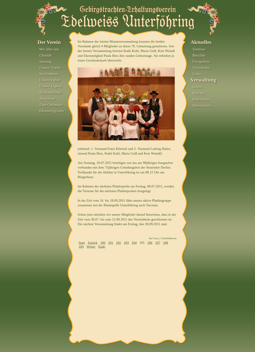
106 (149, 243)
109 (81, 246)
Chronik (45, 55)
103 (126, 243)
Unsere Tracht (50, 68)
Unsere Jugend (50, 86)
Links (196, 74)
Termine (198, 49)
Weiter (90, 246)
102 (118, 243)
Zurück (92, 243)
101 (110, 243)
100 (102, 243)
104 (134, 243)
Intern (197, 87)
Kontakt (198, 93)
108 (165, 243)
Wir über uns (49, 49)
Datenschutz (201, 105)
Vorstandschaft (50, 92)
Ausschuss (47, 98)
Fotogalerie (201, 61)
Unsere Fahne (49, 80)
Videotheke (201, 68)
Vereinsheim (48, 74)
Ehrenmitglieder (51, 111)
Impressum (200, 99)
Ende (101, 246)
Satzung (45, 61)
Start (82, 243)
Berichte (198, 55)
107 (157, 243)
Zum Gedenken (51, 105)
